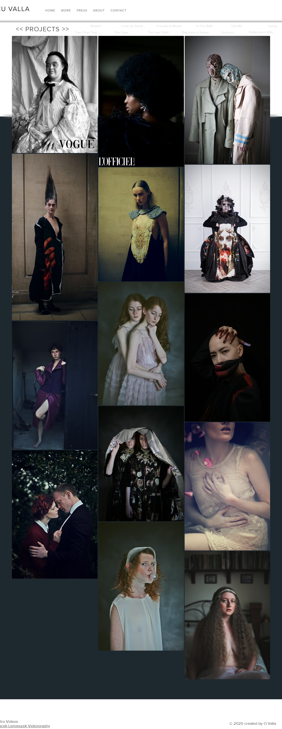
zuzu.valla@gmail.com (223, 715)
